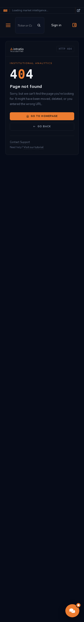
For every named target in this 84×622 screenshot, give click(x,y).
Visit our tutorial (34, 147)
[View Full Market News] (78, 10)
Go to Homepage (44, 116)
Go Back (44, 126)
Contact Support (20, 142)
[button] (72, 610)
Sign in (56, 25)
